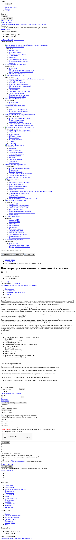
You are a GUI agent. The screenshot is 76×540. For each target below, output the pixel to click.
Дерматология (9, 491)
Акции (7, 524)
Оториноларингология (12, 498)
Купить (22, 389)
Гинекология (9, 486)
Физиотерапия (10, 503)
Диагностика (9, 493)
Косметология (9, 496)
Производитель (10, 260)
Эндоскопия (9, 507)
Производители (10, 523)
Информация (9, 289)
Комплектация (10, 290)
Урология (8, 502)
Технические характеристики (15, 292)
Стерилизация (9, 500)
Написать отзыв (6, 410)
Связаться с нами (7, 466)
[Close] (1, 414)
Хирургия (8, 505)
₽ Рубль (9, 18)
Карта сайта (9, 521)
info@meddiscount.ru (7, 470)
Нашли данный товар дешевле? (11, 393)
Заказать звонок (19, 40)
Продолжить (5, 442)
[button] (24, 24)
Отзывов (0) (9, 294)
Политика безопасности (13, 515)
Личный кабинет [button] (6, 20)
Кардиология (9, 494)
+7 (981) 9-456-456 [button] (7, 464)
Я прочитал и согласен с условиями (22, 461)
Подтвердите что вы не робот (12, 431)
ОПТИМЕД (9, 261)
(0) (8, 282)
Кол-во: (3, 395)
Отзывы (7, 9)
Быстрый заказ (21, 402)
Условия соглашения (18, 461)
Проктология (9, 487)
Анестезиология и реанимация (15, 489)
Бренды (7, 11)
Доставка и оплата (11, 7)
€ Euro (3, 18)
